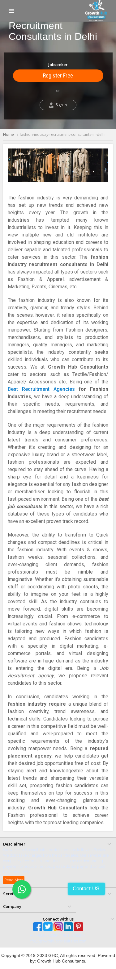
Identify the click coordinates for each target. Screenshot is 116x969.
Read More (13, 880)
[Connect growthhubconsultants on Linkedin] (58, 926)
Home (8, 134)
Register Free (58, 75)
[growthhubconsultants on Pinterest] (68, 926)
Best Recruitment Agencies (41, 389)
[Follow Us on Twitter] (48, 926)
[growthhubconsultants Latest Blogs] (78, 926)
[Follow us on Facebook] (37, 926)
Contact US (86, 889)
